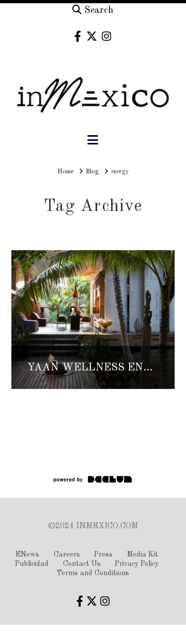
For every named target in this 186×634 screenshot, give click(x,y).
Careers (67, 554)
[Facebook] (77, 36)
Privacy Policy (137, 563)
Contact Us (82, 563)
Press (103, 554)
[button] (92, 141)
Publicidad (32, 563)
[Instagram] (106, 36)
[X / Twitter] (91, 36)
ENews (27, 554)
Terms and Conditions (93, 573)
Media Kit (142, 554)
